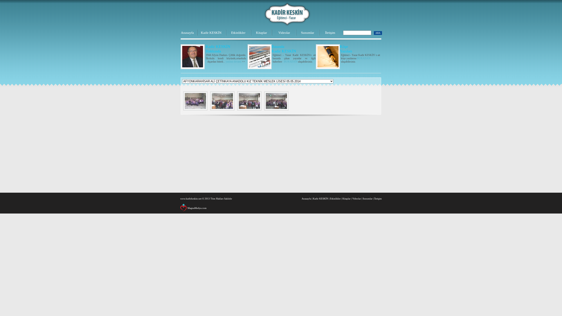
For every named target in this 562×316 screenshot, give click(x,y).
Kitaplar (261, 32)
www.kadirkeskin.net (191, 198)
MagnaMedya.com (197, 208)
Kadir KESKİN (211, 32)
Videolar (284, 32)
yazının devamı (233, 61)
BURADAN (290, 61)
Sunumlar (307, 32)
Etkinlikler (238, 32)
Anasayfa (187, 32)
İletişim (330, 32)
